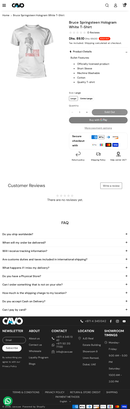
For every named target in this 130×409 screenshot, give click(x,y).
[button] (5, 5)
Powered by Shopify (34, 406)
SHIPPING (111, 392)
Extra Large (87, 99)
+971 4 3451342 (95, 321)
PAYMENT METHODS (67, 397)
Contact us (35, 344)
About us (34, 338)
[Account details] (115, 5)
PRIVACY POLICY (55, 392)
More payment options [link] (98, 128)
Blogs (32, 363)
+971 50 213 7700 (63, 345)
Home (5, 15)
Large (74, 99)
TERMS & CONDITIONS (26, 392)
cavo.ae (16, 406)
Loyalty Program (39, 357)
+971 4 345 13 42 (64, 338)
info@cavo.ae (64, 351)
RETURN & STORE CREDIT (85, 392)
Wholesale (35, 351)
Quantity (74, 105)
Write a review (111, 185)
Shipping (89, 43)
